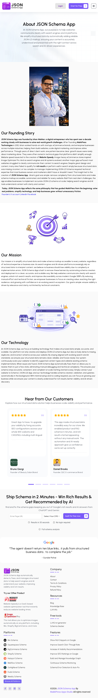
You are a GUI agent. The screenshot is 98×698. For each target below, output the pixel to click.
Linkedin (23, 194)
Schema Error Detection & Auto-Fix (64, 667)
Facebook (32, 194)
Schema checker (57, 626)
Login (60, 6)
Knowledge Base (57, 606)
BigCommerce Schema (17, 649)
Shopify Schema (14, 654)
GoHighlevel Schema (16, 667)
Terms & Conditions (58, 583)
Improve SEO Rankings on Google (64, 654)
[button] (31, 484)
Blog (52, 603)
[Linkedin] (14, 688)
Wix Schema (13, 640)
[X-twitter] (19, 688)
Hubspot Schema (15, 658)
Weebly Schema (14, 676)
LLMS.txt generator (58, 623)
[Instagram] (10, 688)
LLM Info (53, 610)
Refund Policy (55, 590)
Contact (53, 580)
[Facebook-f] (5, 688)
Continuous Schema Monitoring (63, 663)
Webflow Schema (15, 663)
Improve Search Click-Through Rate (65, 645)
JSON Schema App (66, 688)
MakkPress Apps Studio (61, 692)
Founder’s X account (11, 194)
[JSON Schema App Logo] (12, 6)
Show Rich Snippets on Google (63, 640)
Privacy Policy (55, 586)
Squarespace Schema (17, 645)
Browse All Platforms (12, 681)
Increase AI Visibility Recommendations (66, 649)
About (52, 576)
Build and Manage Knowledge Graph (65, 658)
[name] (93, 5)
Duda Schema (14, 672)
